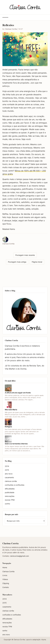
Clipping (5, 583)
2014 (7, 466)
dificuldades (10, 489)
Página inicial (37, 262)
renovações (9, 496)
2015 (7, 470)
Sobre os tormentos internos (16, 444)
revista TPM (10, 500)
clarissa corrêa (11, 481)
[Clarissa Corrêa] (25, 7)
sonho (7, 504)
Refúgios (8, 427)
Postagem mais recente (25, 255)
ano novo (8, 474)
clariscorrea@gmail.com (19, 556)
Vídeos (5, 579)
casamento (9, 477)
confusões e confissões (14, 485)
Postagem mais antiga (17, 262)
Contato (5, 587)
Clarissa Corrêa (11, 29)
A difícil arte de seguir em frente (18, 393)
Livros (4, 575)
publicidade (9, 492)
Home (4, 567)
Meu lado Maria (11, 410)
